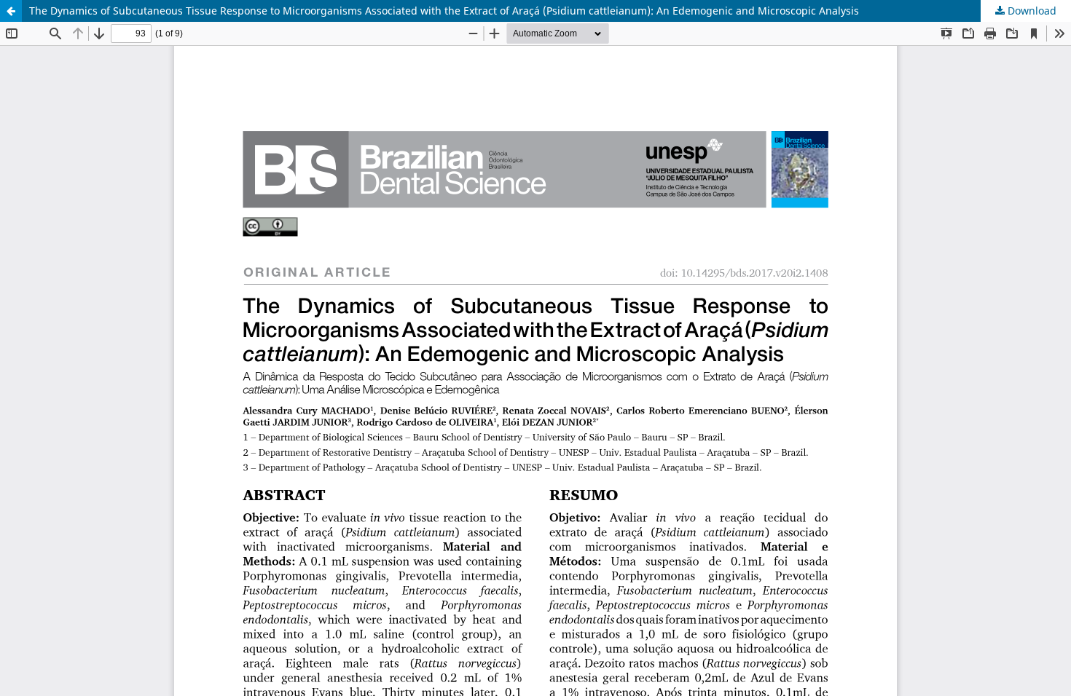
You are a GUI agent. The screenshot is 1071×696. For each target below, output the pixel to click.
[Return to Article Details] (11, 11)
